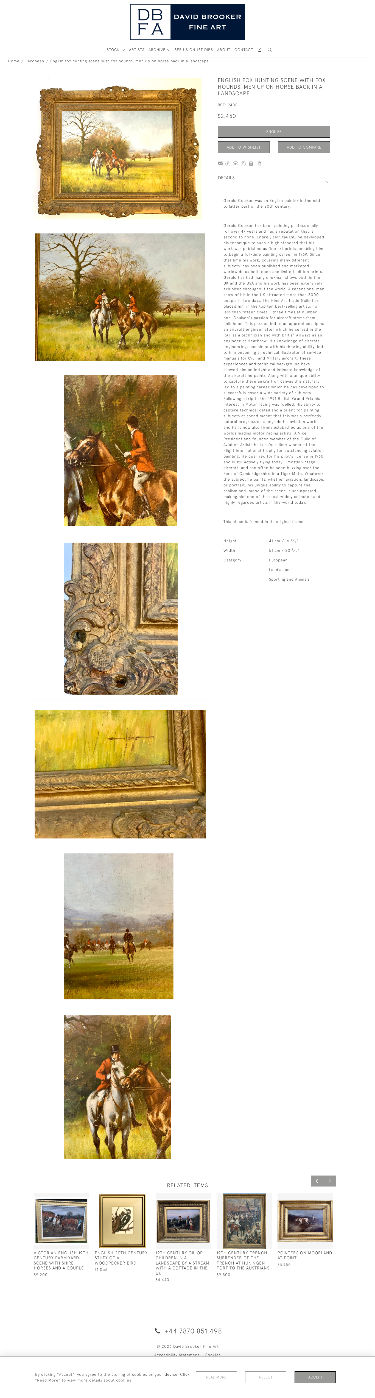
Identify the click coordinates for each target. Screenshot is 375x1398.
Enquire (274, 131)
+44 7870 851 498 (192, 1331)
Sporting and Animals (289, 579)
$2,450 (227, 116)
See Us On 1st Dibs (194, 50)
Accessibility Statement (176, 1355)
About (223, 50)
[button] (269, 50)
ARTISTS (136, 50)
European (35, 61)
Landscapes (280, 569)
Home (13, 61)
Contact (243, 50)
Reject (265, 1377)
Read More (216, 1377)
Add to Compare (304, 147)
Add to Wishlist (244, 147)
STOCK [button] (114, 50)
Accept (315, 1377)
